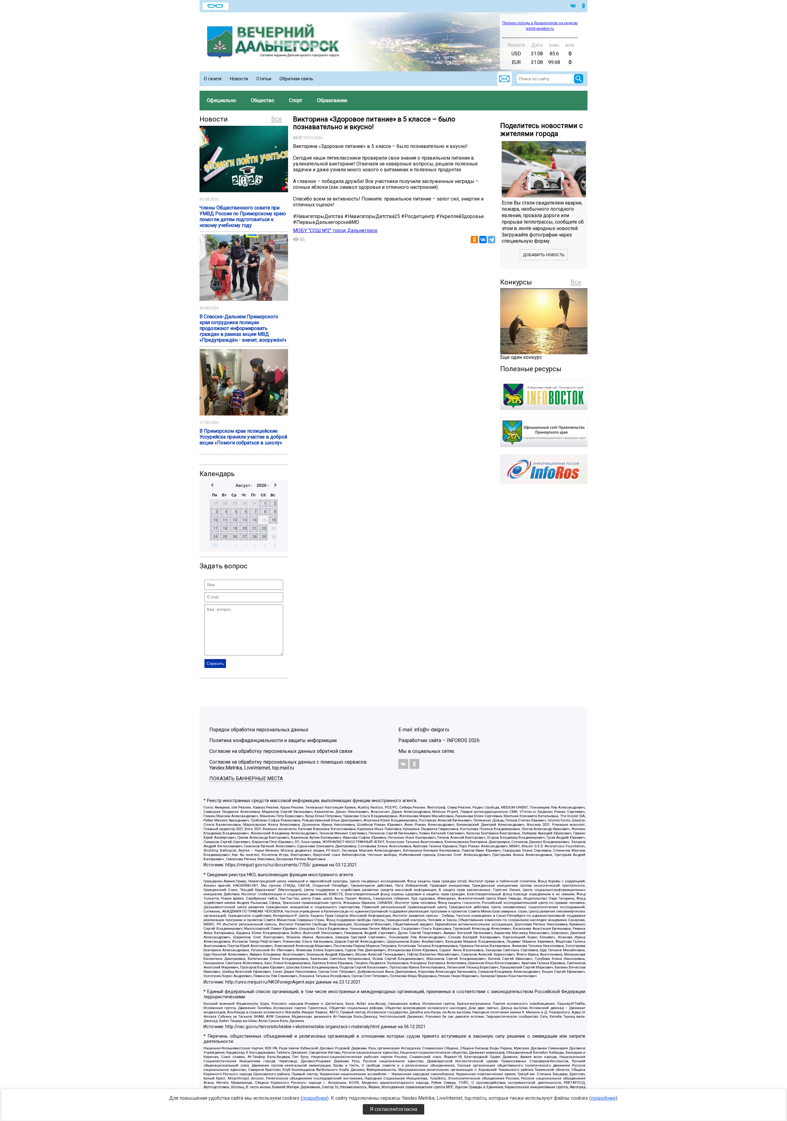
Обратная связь (296, 78)
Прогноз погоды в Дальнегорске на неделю (540, 23)
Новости (239, 78)
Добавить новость (544, 254)
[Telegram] (491, 239)
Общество (262, 100)
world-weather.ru (540, 28)
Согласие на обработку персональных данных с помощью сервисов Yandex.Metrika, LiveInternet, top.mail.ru (288, 765)
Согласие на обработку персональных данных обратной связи (280, 751)
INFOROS (457, 740)
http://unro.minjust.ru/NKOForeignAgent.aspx (269, 982)
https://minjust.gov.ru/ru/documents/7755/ (268, 865)
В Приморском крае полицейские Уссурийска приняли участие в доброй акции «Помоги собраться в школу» (243, 437)
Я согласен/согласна (393, 1109)
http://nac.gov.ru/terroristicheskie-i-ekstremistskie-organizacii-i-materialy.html (302, 1026)
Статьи (263, 78)
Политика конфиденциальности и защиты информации (273, 740)
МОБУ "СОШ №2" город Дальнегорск (335, 230)
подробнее (314, 1098)
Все (276, 119)
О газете (213, 78)
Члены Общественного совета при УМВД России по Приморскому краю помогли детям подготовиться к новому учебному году (243, 216)
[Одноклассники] (474, 239)
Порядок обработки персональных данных (258, 730)
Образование (332, 100)
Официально (221, 100)
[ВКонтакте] (483, 239)
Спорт (295, 100)
